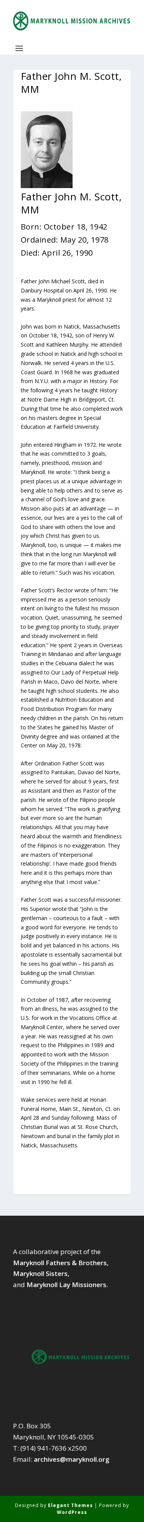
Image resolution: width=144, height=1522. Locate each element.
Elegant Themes (70, 1505)
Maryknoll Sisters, (41, 1273)
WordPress (72, 1512)
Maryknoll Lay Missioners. (67, 1284)
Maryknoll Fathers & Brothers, (61, 1262)
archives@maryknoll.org (71, 1459)
